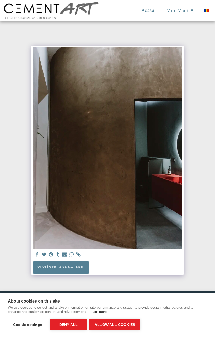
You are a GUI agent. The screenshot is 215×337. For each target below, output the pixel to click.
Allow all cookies (115, 325)
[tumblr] (57, 254)
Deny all (68, 325)
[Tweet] (44, 254)
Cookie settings (27, 325)
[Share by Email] (64, 254)
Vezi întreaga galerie (60, 267)
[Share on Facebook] (37, 254)
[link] (78, 254)
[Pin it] (51, 254)
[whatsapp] (71, 254)
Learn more (98, 312)
